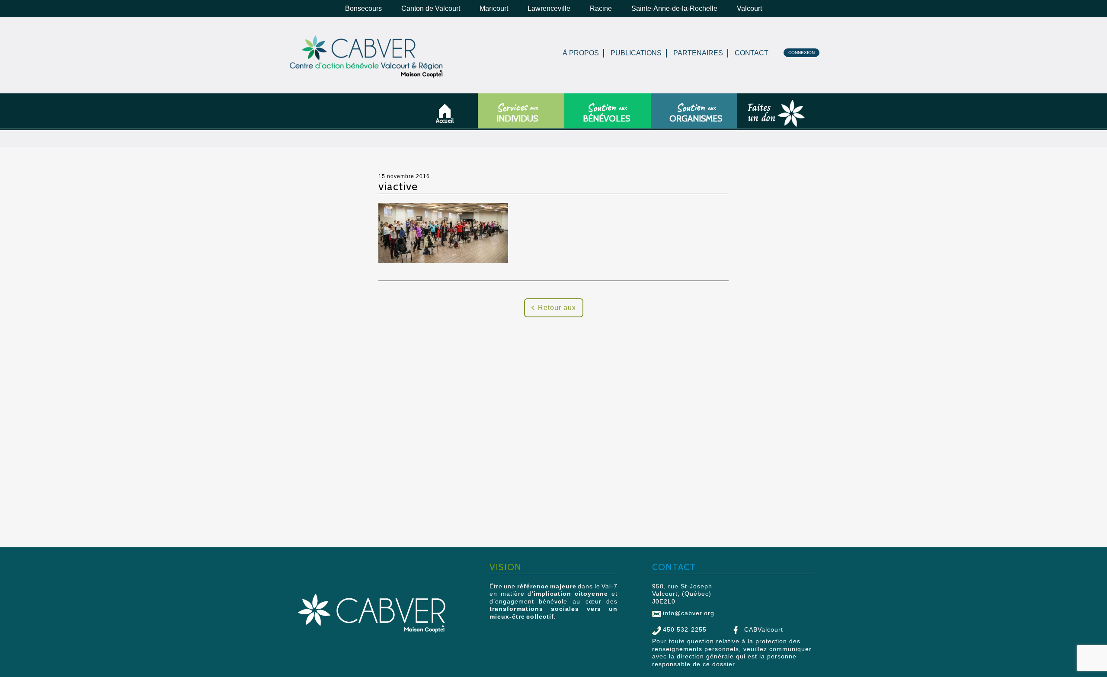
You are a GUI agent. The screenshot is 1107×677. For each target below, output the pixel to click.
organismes (695, 113)
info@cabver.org (688, 613)
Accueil (447, 120)
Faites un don (749, 118)
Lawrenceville (549, 8)
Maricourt (494, 8)
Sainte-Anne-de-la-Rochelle (674, 8)
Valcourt (749, 8)
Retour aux (557, 307)
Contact (751, 53)
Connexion (801, 52)
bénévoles (606, 113)
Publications (636, 53)
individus (517, 113)
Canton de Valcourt (430, 8)
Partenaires (698, 53)
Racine (601, 8)
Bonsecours (363, 8)
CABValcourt (763, 629)
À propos (581, 53)
